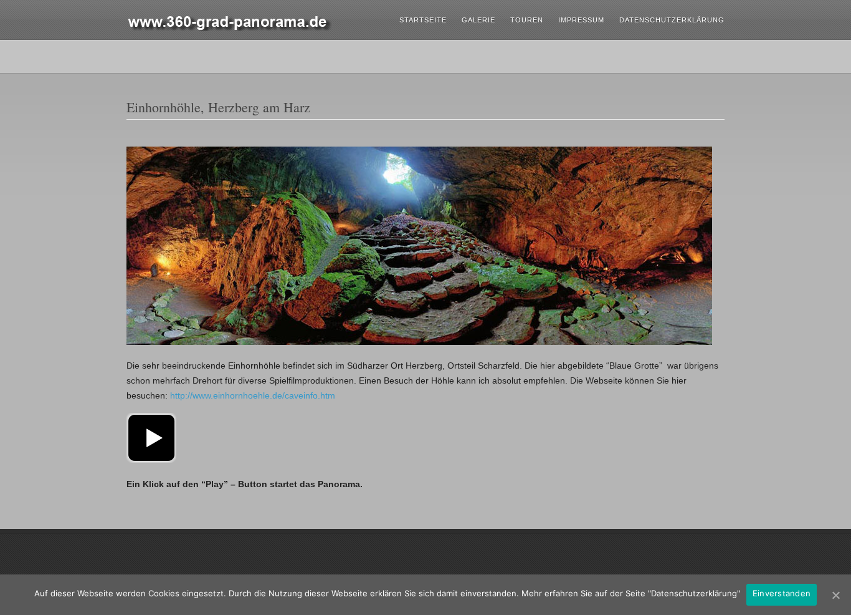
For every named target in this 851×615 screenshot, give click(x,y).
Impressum (581, 20)
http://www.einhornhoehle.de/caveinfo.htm (252, 395)
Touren (526, 20)
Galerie (478, 20)
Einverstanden (782, 593)
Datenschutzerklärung (672, 20)
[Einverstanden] (835, 595)
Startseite (423, 20)
